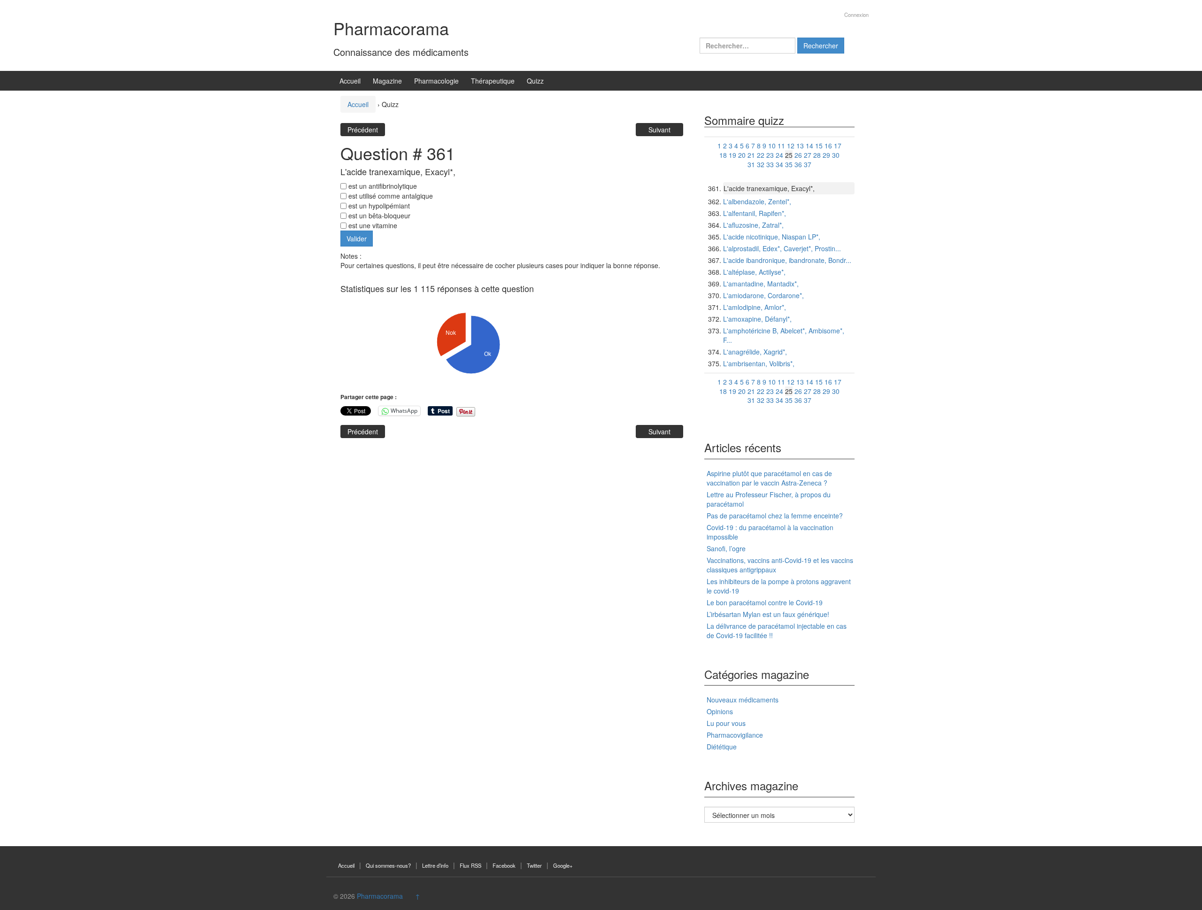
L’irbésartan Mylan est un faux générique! (768, 614)
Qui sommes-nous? (388, 865)
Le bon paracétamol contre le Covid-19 (765, 602)
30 (836, 155)
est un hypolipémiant (378, 205)
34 (779, 164)
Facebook (504, 865)
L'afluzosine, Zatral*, (753, 225)
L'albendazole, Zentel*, (757, 201)
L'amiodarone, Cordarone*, (763, 295)
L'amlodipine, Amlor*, (754, 307)
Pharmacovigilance (735, 735)
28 (817, 155)
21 (751, 155)
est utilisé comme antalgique (390, 196)
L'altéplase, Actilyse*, (754, 272)
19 (732, 155)
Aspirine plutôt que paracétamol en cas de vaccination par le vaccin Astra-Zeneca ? (769, 478)
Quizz (535, 80)
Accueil (350, 80)
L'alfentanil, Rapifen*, (754, 213)
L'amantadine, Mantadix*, (761, 283)
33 (770, 164)
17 (837, 145)
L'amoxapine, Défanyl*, (757, 319)
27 (807, 155)
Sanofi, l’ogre (726, 548)
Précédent (362, 129)
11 (781, 145)
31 (751, 164)
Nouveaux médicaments (742, 699)
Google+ (563, 865)
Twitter (534, 865)
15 (819, 145)
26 (798, 155)
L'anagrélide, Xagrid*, (755, 351)
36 (798, 164)
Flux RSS (470, 865)
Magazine (387, 80)
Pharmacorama (391, 28)
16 (828, 145)
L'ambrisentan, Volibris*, (758, 363)
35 (789, 164)
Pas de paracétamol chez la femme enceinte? (775, 515)
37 (807, 164)
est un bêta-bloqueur (378, 215)
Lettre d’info (435, 865)
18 (723, 155)
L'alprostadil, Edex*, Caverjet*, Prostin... (782, 248)
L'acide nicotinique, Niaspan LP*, (771, 236)
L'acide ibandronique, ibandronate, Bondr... (787, 260)
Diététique (722, 746)
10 (772, 145)
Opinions (720, 711)
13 (800, 145)
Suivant (659, 129)
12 (790, 145)
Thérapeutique (493, 80)
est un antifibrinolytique (382, 186)
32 (760, 164)
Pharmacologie (436, 80)
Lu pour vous (726, 723)
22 (760, 155)
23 (770, 155)
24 (779, 155)
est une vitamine (372, 225)
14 (809, 145)
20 (742, 155)
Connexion (856, 14)
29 (826, 155)
